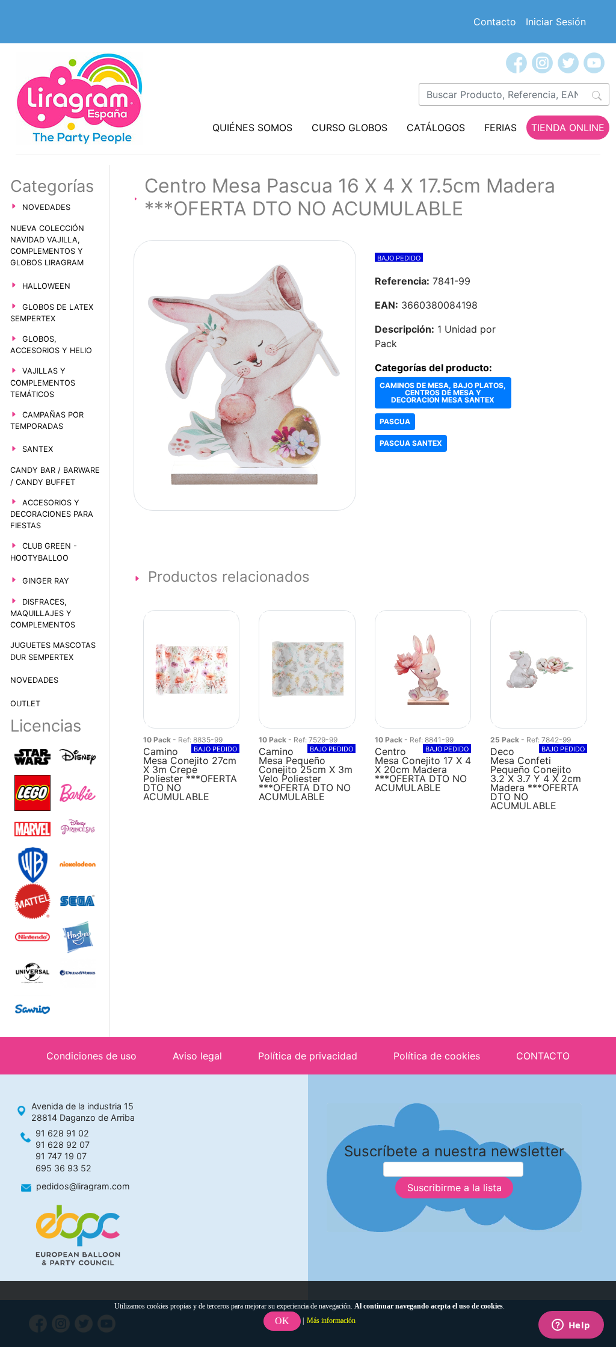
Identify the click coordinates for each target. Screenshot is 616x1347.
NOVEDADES (46, 207)
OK (282, 1321)
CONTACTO (543, 1056)
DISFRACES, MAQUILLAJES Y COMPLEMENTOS (42, 613)
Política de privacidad (307, 1056)
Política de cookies (436, 1056)
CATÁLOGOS (436, 128)
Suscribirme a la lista (454, 1188)
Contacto (494, 22)
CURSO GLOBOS (349, 128)
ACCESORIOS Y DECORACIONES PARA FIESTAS (51, 514)
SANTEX (37, 449)
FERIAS (500, 128)
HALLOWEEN (46, 286)
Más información (331, 1320)
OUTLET (25, 703)
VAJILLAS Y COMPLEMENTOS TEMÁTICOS (42, 382)
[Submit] (597, 94)
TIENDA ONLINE (568, 128)
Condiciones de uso (91, 1056)
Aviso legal (197, 1056)
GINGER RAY (45, 580)
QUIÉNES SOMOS (252, 128)
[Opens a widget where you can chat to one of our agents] (571, 1326)
